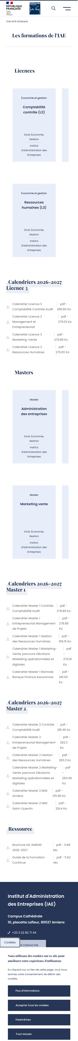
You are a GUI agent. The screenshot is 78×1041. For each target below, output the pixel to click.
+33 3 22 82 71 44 (24, 932)
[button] (51, 8)
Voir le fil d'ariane (17, 21)
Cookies (10, 942)
